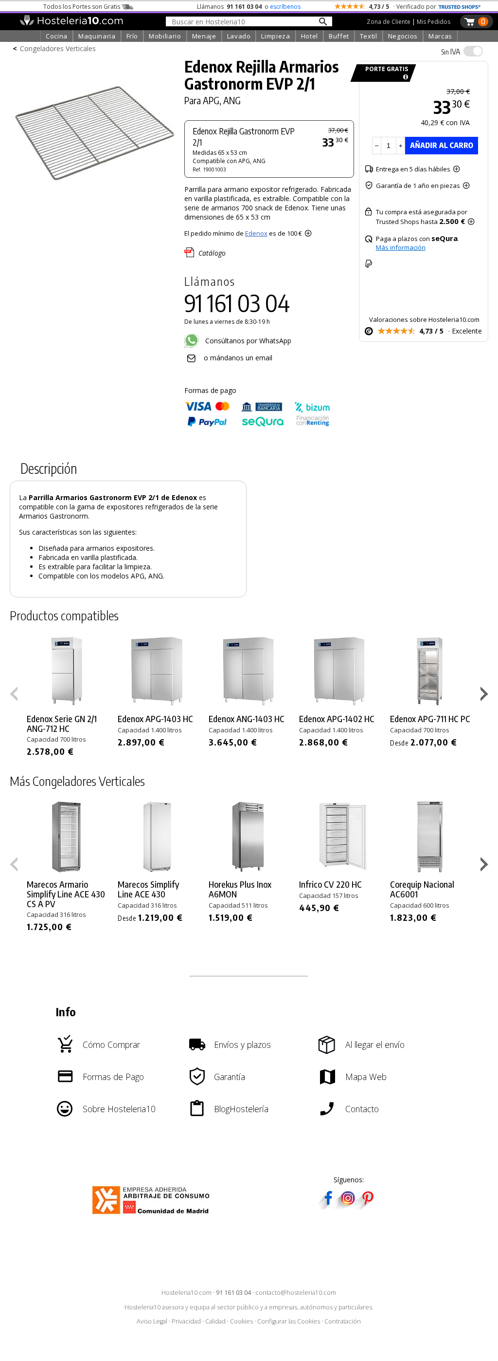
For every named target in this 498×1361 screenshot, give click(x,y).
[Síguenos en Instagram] (347, 1206)
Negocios (403, 36)
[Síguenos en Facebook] (328, 1206)
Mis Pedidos (433, 22)
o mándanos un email (238, 357)
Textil (368, 36)
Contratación (342, 1321)
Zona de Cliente (388, 22)
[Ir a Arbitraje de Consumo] (153, 1215)
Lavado (239, 36)
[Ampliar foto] (94, 208)
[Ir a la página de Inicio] (71, 23)
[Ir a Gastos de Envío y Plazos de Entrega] (404, 77)
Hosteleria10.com (186, 1292)
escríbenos (285, 6)
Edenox (256, 233)
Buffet (339, 36)
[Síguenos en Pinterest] (367, 1206)
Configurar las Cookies (288, 1321)
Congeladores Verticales (58, 48)
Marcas (440, 36)
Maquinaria (97, 36)
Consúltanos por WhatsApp (247, 340)
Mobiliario (165, 36)
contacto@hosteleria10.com (295, 1292)
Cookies (241, 1321)
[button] (485, 696)
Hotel (309, 36)
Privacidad (186, 1321)
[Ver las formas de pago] (257, 424)
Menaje (204, 36)
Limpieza (275, 36)
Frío (132, 36)
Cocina (57, 36)
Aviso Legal (152, 1321)
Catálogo (212, 253)
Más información (401, 247)
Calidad (215, 1321)
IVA (450, 51)
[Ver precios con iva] (473, 51)
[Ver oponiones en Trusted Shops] (459, 6)
